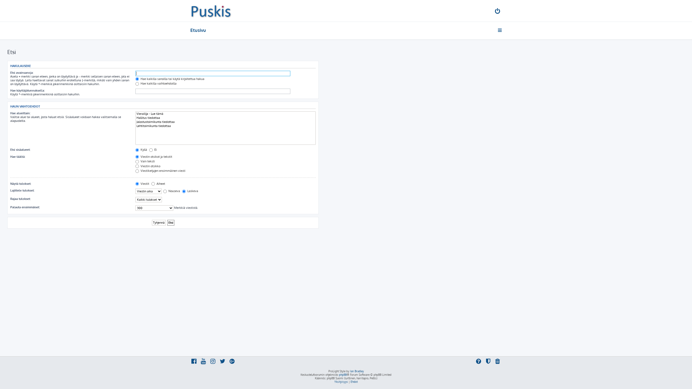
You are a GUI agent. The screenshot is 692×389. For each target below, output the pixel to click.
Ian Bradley (357, 371)
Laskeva (192, 191)
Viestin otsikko (150, 166)
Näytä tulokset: (20, 184)
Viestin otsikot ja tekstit (156, 157)
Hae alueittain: (20, 113)
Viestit (144, 184)
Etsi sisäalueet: (20, 150)
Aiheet (160, 184)
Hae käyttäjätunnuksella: (27, 90)
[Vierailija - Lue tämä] (225, 114)
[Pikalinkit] (500, 30)
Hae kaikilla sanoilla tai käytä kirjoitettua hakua (172, 79)
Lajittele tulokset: (22, 190)
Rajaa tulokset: (20, 199)
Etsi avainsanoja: (21, 73)
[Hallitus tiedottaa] (225, 118)
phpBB (343, 374)
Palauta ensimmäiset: (25, 207)
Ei (155, 150)
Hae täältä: (17, 157)
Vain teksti (147, 161)
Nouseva (174, 191)
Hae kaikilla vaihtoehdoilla (158, 83)
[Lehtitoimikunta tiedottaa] (225, 126)
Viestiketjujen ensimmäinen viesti (162, 171)
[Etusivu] (211, 11)
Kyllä (143, 150)
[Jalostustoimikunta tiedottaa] (225, 122)
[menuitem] (498, 11)
